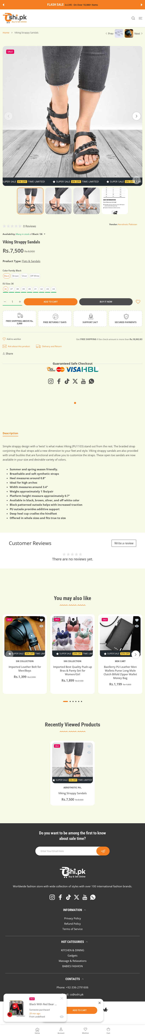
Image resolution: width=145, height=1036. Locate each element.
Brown (15, 275)
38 (17, 288)
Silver (24, 275)
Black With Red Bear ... (43, 1004)
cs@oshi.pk (76, 994)
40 (29, 288)
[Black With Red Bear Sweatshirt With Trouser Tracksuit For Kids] (16, 1007)
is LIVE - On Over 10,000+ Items (81, 4)
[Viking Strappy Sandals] (72, 763)
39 (23, 288)
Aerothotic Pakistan (127, 224)
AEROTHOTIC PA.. (72, 787)
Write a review (123, 543)
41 (35, 288)
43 (47, 288)
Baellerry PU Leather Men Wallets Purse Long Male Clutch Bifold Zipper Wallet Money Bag (120, 672)
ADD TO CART (80, 1010)
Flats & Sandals (31, 261)
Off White (34, 275)
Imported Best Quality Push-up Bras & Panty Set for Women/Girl (72, 670)
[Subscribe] (103, 851)
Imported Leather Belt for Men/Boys (25, 668)
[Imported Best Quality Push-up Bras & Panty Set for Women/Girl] (72, 636)
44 (53, 288)
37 (11, 288)
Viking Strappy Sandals (72, 793)
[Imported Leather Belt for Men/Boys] (24, 636)
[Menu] (140, 18)
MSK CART (120, 661)
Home (6, 32)
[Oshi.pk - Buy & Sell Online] (15, 18)
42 (41, 288)
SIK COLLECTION (25, 661)
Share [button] (9, 353)
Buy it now (106, 301)
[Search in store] (133, 18)
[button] (3, 4)
